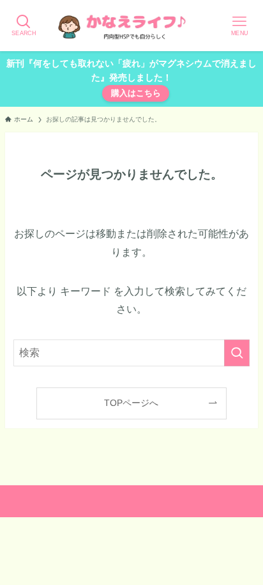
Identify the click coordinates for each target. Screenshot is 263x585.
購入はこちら (136, 93)
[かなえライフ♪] (131, 25)
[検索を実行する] (237, 352)
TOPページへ (131, 403)
